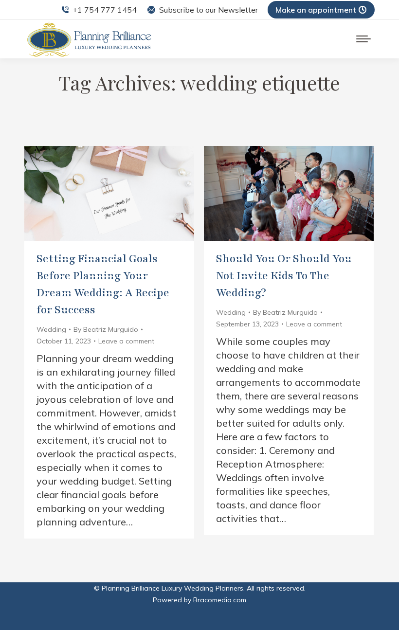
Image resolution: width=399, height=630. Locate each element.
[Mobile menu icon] (363, 39)
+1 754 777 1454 (105, 10)
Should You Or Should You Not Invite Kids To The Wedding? (284, 276)
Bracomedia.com (219, 599)
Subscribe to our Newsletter (208, 10)
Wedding (51, 329)
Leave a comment (126, 341)
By (105, 329)
